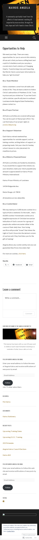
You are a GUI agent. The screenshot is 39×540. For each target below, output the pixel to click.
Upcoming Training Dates (12, 431)
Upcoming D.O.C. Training (12, 437)
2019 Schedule (8, 443)
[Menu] (6, 37)
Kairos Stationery (9, 416)
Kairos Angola (19, 7)
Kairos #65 (7, 455)
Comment (28, 314)
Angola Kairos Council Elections (14, 449)
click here (22, 254)
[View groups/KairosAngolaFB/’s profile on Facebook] (3, 501)
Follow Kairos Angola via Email (13, 359)
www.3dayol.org (10, 125)
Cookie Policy (11, 531)
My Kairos (7, 402)
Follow (7, 383)
